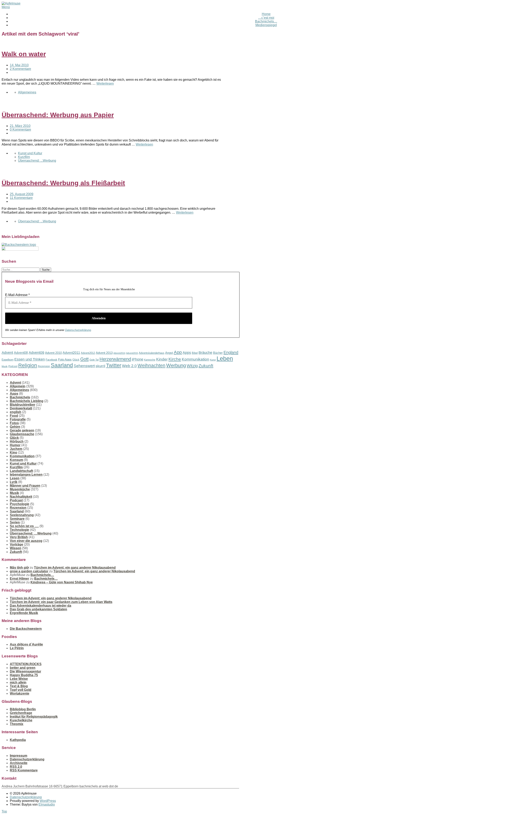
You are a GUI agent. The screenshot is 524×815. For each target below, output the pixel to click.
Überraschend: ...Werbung (37, 160)
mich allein (18, 682)
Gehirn (15, 426)
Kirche (174, 359)
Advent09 (36, 353)
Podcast (12, 366)
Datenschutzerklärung (78, 330)
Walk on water (24, 54)
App (178, 352)
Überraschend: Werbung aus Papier (58, 115)
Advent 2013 (104, 352)
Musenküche (20, 489)
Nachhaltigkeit (21, 496)
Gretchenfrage (21, 713)
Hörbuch (17, 441)
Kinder (162, 359)
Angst (169, 352)
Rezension (44, 366)
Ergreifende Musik (24, 613)
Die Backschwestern (26, 628)
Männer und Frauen (25, 485)
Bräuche (205, 353)
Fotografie (18, 419)
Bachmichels (20, 397)
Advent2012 (88, 352)
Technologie (19, 529)
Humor (15, 445)
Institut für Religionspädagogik (34, 716)
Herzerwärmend (115, 359)
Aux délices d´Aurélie (26, 644)
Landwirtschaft (21, 471)
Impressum (18, 755)
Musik (5, 366)
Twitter (113, 365)
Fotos (14, 423)
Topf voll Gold (20, 690)
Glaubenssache (22, 434)
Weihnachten (151, 365)
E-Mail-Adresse (17, 295)
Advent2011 (71, 352)
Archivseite (18, 763)
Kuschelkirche (21, 720)
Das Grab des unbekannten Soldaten (38, 609)
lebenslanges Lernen (26, 474)
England (231, 352)
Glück (75, 359)
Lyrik (13, 482)
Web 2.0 (129, 366)
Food (14, 415)
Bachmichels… (266, 21)
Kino (13, 452)
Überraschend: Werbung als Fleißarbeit (63, 183)
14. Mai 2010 (19, 65)
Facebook (51, 359)
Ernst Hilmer (19, 578)
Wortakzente (19, 693)
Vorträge (16, 544)
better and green (22, 667)
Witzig (192, 365)
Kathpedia (18, 740)
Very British (19, 537)
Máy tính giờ (19, 567)
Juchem (16, 449)
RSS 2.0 (16, 766)
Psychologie (19, 504)
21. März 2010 (20, 126)
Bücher (218, 352)
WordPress (48, 801)
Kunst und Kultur (30, 153)
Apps (187, 353)
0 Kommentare (20, 129)
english (15, 412)
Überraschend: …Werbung (31, 533)
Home (266, 14)
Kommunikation (195, 359)
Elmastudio (46, 804)
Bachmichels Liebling (26, 401)
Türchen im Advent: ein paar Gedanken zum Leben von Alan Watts (61, 602)
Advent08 (21, 352)
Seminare (17, 518)
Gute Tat (94, 359)
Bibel (195, 352)
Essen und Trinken (29, 359)
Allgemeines (27, 92)
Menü (6, 7)
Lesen (14, 478)
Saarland (62, 365)
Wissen (15, 548)
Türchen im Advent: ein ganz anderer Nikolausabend (75, 567)
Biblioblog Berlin (23, 709)
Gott (84, 359)
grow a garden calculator (29, 571)
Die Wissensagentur (25, 671)
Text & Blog (19, 686)
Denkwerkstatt (21, 408)
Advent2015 (132, 353)
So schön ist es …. (24, 526)
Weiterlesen (105, 83)
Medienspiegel (266, 25)
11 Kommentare (21, 198)
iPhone (137, 359)
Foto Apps (65, 359)
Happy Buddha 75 (24, 675)
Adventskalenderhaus (151, 352)
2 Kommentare (20, 69)
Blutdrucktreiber (22, 404)
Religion (27, 365)
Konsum (16, 460)
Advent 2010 (53, 352)
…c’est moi (266, 17)
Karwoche (149, 359)
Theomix (16, 724)
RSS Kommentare (24, 770)
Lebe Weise (19, 678)
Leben (225, 358)
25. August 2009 (21, 194)
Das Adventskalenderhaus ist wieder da (40, 605)
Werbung (176, 365)
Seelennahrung (22, 515)
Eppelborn (8, 359)
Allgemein (17, 386)
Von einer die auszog (26, 541)
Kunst (213, 360)
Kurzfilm (24, 157)
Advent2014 (119, 353)
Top (4, 811)
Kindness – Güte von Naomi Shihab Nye (61, 582)
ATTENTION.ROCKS (26, 664)
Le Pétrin (17, 648)
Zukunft (206, 365)
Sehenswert (84, 366)
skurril (100, 366)
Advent (7, 353)
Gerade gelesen (22, 430)
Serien (15, 522)
